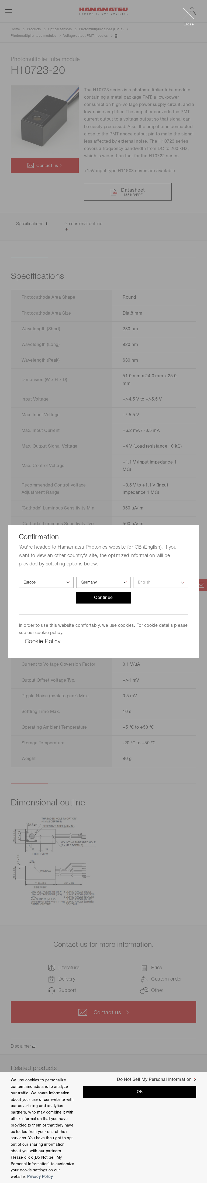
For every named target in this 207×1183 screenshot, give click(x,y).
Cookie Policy (42, 642)
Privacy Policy (40, 1177)
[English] (160, 582)
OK (140, 1092)
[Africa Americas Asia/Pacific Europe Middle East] (46, 582)
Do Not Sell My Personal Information (154, 1080)
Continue (103, 598)
